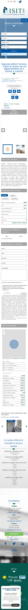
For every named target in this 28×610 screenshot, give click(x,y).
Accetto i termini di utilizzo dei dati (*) (12, 282)
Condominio (5, 198)
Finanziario (14, 198)
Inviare (23, 293)
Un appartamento (6, 79)
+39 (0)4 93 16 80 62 (14, 521)
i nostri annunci (23, 599)
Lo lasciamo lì (14, 587)
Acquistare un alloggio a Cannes (11, 78)
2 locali (12, 79)
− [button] (4, 333)
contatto (14, 534)
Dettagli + (13, 195)
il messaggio (4, 268)
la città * (3, 263)
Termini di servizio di (9, 319)
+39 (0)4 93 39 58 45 (14, 530)
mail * (2, 253)
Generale (4, 195)
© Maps (15, 358)
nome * (3, 248)
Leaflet (11, 358)
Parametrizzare (6, 605)
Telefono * (4, 258)
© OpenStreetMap (22, 358)
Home (2, 78)
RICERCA (14, 51)
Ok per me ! (15, 605)
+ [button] (4, 331)
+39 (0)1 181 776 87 (14, 512)
